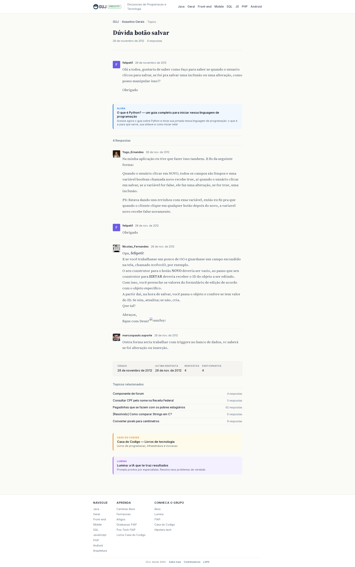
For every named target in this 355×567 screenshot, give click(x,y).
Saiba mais (175, 562)
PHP (245, 6)
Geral (191, 6)
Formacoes (123, 514)
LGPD (206, 562)
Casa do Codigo (164, 524)
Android (256, 6)
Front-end (99, 519)
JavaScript (99, 535)
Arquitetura (100, 550)
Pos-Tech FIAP (126, 529)
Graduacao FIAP (126, 524)
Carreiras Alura (125, 509)
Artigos (120, 519)
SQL (229, 6)
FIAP (157, 519)
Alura (157, 509)
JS (237, 6)
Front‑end (205, 6)
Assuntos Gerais (133, 22)
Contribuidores (192, 562)
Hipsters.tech (162, 529)
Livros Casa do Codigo (131, 535)
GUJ (116, 22)
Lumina (158, 514)
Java (181, 6)
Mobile (219, 6)
